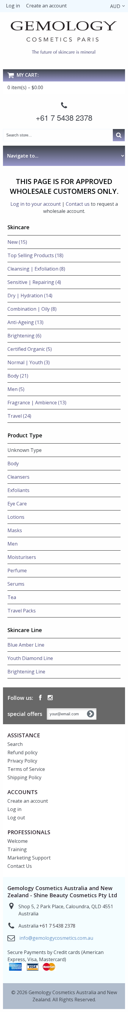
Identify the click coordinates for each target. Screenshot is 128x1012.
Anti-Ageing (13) (25, 322)
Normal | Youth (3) (28, 362)
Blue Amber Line (25, 645)
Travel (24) (19, 416)
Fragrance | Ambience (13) (36, 402)
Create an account (46, 5)
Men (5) (15, 389)
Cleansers (18, 477)
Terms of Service (26, 769)
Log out (16, 817)
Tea (11, 597)
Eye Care (17, 503)
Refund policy (22, 752)
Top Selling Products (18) (35, 255)
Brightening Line (26, 671)
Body (13, 463)
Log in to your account (35, 204)
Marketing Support (29, 857)
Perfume (17, 570)
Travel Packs (21, 610)
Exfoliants (18, 490)
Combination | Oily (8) (32, 309)
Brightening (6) (24, 335)
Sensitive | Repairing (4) (34, 282)
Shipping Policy (24, 777)
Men (12, 543)
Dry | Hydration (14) (29, 295)
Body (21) (17, 376)
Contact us (78, 204)
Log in (13, 5)
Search (15, 744)
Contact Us (19, 866)
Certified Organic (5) (29, 349)
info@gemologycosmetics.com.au (56, 938)
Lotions (15, 517)
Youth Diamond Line (30, 658)
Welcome (17, 841)
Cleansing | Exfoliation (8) (36, 268)
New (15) (17, 242)
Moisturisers (21, 557)
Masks (14, 530)
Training (17, 849)
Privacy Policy (22, 761)
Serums (15, 584)
